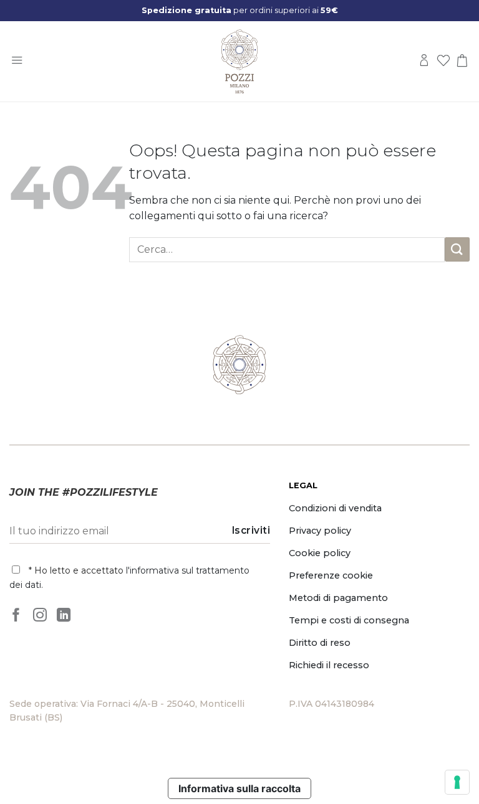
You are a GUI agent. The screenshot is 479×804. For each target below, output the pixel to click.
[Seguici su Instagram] (40, 615)
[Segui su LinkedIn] (63, 615)
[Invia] (457, 249)
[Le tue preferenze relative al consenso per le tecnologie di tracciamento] (457, 782)
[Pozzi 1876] (239, 61)
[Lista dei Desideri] (443, 61)
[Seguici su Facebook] (16, 615)
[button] (16, 61)
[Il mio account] (424, 61)
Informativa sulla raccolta (239, 788)
